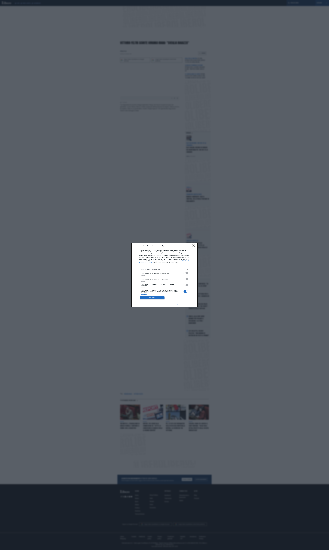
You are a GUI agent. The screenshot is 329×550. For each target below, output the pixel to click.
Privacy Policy (174, 304)
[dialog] (164, 275)
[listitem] (164, 269)
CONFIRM (152, 298)
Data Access (164, 304)
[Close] (194, 246)
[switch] (186, 273)
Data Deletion (155, 304)
